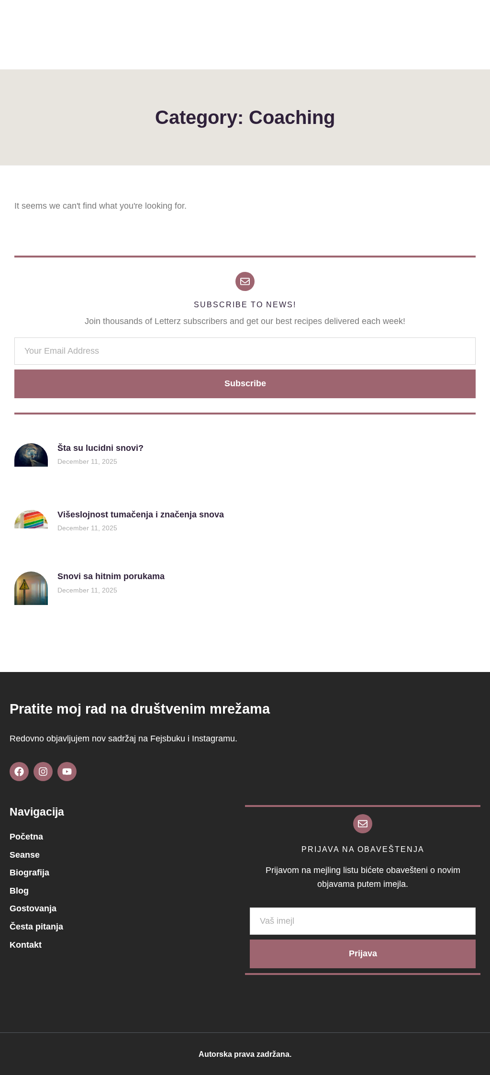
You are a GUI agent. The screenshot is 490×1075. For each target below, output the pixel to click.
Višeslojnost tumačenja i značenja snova (140, 514)
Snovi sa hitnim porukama (111, 576)
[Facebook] (19, 771)
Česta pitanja (36, 926)
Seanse (25, 855)
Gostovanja (33, 908)
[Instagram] (43, 771)
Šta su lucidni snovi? (100, 448)
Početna (26, 836)
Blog (19, 891)
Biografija (29, 872)
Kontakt (26, 945)
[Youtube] (67, 771)
